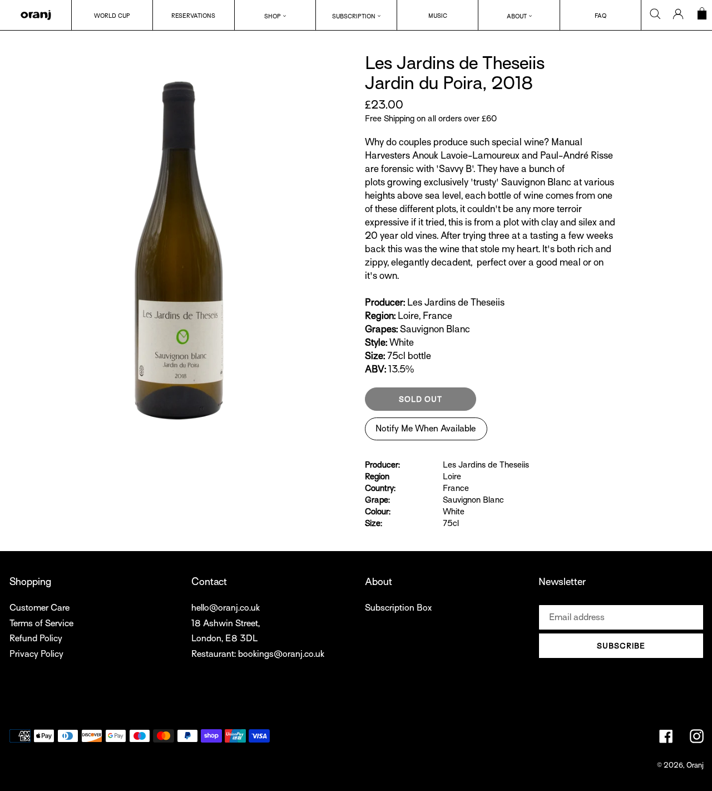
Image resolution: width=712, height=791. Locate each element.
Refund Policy (35, 638)
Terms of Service (41, 623)
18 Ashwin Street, (225, 623)
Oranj (695, 765)
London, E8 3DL (224, 638)
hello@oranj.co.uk (225, 608)
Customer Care (39, 608)
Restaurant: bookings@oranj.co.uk (257, 654)
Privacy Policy (36, 654)
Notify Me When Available (425, 429)
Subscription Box (398, 608)
